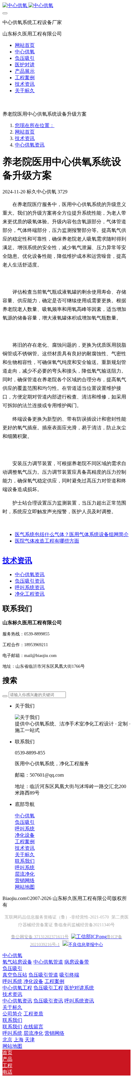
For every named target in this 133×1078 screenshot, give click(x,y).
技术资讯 (25, 138)
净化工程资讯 (30, 594)
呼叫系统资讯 (30, 587)
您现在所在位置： (34, 125)
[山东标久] (66, 5)
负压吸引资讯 (30, 581)
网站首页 (25, 45)
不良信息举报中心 (85, 944)
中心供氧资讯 (30, 144)
